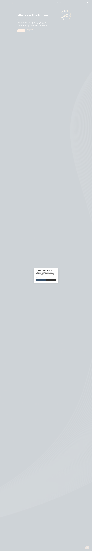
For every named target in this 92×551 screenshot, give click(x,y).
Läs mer (37, 277)
